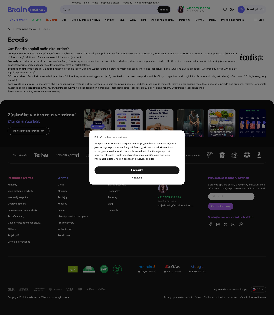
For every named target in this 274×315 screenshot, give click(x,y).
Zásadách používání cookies (139, 158)
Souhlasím (137, 170)
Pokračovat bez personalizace (111, 137)
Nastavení (137, 177)
